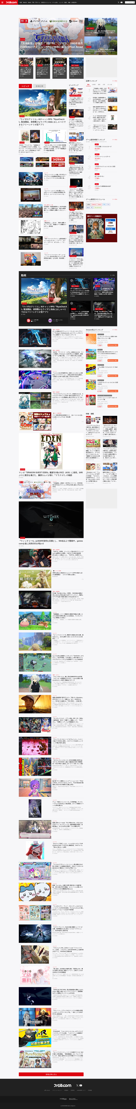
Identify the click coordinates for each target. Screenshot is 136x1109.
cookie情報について (81, 1090)
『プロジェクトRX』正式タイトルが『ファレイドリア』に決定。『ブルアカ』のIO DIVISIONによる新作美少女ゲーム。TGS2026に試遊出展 (68, 949)
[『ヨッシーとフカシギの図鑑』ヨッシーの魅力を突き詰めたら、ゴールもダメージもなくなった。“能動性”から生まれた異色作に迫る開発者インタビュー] (93, 443)
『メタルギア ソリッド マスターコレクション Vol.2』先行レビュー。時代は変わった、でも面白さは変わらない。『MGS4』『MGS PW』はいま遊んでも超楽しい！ (42, 71)
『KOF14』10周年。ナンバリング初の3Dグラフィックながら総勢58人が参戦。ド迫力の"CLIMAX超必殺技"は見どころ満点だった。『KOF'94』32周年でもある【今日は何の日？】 (68, 553)
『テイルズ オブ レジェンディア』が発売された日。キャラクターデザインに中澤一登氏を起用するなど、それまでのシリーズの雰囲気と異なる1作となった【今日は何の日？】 (67, 395)
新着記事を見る (51, 1074)
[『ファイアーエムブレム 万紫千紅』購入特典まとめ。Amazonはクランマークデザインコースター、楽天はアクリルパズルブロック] (93, 420)
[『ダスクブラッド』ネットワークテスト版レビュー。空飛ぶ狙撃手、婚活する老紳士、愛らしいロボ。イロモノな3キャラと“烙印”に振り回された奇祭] (110, 420)
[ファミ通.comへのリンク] (11, 2)
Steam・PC (90, 207)
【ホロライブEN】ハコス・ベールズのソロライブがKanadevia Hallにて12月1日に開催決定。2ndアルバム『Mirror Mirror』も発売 (67, 845)
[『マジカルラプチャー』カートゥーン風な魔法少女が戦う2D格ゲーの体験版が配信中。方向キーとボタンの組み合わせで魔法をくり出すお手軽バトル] (35, 871)
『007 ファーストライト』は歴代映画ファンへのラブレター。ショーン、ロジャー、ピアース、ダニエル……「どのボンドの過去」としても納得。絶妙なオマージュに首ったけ (55, 240)
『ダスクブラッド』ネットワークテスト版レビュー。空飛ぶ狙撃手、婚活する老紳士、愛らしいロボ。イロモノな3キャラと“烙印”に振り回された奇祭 (110, 430)
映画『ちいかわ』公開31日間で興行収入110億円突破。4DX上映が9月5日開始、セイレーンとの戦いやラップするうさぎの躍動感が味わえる (67, 887)
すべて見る (114, 80)
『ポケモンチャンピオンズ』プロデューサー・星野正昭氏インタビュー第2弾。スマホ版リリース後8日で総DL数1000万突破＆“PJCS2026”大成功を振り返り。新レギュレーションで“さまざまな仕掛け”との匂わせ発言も (76, 239)
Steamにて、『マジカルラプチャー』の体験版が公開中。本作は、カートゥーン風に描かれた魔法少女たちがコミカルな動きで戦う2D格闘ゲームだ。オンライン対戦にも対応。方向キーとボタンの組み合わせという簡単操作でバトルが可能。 (68, 871)
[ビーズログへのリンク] (73, 1099)
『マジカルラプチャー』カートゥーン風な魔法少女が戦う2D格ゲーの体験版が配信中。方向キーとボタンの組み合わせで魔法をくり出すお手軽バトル (67, 866)
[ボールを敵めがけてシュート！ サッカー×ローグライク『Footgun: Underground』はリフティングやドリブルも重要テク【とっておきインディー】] (80, 284)
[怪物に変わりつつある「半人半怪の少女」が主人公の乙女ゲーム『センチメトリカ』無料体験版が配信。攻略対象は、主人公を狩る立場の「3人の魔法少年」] (35, 829)
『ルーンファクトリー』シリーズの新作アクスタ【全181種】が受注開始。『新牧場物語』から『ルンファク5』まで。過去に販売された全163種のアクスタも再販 (67, 1054)
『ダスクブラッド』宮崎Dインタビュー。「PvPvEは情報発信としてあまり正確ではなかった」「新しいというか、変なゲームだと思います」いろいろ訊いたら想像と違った (76, 193)
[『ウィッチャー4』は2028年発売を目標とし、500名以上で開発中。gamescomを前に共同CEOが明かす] (80, 307)
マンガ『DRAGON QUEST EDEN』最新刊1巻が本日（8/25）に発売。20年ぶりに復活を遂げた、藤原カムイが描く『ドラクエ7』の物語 (100, 118)
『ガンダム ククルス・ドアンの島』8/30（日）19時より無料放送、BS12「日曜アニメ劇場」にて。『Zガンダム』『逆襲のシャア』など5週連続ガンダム (67, 720)
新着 (21, 2)
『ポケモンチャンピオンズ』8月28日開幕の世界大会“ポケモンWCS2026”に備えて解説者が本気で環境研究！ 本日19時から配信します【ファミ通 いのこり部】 (68, 762)
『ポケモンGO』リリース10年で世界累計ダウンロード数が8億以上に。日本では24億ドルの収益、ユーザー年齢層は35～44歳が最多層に (55, 147)
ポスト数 (109, 84)
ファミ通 (54, 418)
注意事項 (72, 1090)
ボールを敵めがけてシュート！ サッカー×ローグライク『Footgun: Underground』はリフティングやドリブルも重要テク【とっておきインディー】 (79, 291)
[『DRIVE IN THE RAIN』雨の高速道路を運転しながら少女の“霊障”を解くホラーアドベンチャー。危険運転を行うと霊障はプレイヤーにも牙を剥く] (35, 996)
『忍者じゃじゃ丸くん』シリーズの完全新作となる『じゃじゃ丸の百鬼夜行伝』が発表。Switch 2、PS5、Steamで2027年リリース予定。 (67, 379)
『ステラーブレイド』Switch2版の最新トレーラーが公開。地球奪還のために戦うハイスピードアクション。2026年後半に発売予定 (67, 928)
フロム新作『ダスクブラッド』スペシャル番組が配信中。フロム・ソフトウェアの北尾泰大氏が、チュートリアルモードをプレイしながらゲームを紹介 (76, 123)
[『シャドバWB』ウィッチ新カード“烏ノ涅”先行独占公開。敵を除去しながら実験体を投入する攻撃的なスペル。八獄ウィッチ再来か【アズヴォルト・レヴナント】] (26, 62)
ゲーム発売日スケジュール (95, 199)
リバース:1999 (58, 570)
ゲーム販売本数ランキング (95, 140)
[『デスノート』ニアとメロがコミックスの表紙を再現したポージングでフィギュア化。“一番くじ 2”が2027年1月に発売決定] (35, 1017)
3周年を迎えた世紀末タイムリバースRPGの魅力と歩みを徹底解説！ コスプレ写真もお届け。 (67, 573)
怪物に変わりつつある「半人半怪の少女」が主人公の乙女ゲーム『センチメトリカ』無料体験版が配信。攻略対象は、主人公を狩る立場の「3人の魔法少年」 (67, 824)
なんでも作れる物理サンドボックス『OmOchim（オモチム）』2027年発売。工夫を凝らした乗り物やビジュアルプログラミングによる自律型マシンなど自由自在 (68, 657)
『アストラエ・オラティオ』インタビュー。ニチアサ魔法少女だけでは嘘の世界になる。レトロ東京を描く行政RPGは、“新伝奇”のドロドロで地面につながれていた (76, 262)
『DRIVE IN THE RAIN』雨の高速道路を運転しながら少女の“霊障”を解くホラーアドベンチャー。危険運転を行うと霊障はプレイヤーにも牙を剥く (67, 991)
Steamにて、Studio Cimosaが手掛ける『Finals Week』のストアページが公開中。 (67, 787)
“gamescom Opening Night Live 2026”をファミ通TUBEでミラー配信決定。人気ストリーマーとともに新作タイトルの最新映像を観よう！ (59, 71)
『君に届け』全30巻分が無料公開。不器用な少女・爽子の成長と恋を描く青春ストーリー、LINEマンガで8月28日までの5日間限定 (67, 970)
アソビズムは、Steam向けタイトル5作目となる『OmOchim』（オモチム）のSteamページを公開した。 (67, 662)
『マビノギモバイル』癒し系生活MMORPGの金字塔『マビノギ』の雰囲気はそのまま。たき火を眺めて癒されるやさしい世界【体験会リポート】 (101, 32)
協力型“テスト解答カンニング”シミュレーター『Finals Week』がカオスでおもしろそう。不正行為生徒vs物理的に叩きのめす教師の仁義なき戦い (67, 782)
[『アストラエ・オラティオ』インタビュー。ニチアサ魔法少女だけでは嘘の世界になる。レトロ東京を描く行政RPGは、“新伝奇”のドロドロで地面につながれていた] (76, 252)
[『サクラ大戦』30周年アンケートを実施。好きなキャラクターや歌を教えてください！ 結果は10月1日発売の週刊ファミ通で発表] (76, 92)
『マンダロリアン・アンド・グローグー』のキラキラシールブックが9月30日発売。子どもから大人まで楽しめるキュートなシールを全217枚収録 (68, 908)
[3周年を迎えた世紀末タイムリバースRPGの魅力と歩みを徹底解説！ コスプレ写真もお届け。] (35, 579)
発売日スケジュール (46, 2)
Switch (29, 2)
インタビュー (73, 140)
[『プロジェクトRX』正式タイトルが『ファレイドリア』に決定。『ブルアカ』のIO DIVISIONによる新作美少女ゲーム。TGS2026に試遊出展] (35, 954)
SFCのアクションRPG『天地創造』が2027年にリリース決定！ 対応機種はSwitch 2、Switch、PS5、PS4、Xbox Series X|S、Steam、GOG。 (67, 489)
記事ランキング (91, 81)
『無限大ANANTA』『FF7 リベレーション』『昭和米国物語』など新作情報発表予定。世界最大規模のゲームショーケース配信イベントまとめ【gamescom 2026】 (76, 71)
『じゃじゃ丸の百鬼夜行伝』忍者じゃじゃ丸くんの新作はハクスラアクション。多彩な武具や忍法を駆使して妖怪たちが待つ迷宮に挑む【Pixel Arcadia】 (103, 291)
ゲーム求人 (55, 2)
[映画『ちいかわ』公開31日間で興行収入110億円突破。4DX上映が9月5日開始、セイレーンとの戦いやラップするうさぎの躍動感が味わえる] (35, 892)
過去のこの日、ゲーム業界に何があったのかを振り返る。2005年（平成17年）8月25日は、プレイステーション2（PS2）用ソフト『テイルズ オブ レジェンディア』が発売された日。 (68, 401)
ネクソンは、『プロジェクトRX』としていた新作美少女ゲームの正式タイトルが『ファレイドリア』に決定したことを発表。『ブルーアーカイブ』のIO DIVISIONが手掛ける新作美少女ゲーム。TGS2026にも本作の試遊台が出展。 (68, 955)
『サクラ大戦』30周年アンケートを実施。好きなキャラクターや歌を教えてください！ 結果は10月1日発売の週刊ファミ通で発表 (76, 101)
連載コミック (47, 220)
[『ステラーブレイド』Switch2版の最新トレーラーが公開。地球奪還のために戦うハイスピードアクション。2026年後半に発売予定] (35, 933)
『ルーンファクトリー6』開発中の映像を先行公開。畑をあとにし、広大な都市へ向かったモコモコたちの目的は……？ (101, 50)
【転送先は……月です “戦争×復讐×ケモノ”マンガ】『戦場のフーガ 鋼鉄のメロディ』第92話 (55, 224)
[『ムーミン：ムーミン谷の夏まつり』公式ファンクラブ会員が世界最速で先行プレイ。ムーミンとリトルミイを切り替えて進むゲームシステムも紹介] (31, 195)
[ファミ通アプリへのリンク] (63, 1099)
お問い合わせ (47, 1090)
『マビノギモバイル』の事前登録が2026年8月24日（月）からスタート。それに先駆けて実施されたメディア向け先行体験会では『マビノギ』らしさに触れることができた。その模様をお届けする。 (67, 683)
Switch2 (25, 2)
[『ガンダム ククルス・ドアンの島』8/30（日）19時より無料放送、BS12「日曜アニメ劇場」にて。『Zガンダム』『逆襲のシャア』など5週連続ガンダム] (35, 725)
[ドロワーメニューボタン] (2, 2)
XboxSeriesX (98, 207)
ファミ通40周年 (58, 413)
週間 (99, 84)
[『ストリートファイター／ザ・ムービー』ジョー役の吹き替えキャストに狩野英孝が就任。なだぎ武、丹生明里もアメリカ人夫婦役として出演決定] (31, 259)
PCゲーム (37, 2)
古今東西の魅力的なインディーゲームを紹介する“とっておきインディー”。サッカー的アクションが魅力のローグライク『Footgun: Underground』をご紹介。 (67, 338)
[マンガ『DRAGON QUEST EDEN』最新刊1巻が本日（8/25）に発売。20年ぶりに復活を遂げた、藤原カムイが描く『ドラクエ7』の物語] (112, 117)
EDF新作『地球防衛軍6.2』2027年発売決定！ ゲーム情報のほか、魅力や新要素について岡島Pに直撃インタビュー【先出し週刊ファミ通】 (55, 208)
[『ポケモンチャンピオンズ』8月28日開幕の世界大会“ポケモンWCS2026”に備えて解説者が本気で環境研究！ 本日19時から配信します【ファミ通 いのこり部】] (35, 767)
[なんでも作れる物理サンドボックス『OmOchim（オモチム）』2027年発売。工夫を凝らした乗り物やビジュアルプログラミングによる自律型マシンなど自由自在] (35, 662)
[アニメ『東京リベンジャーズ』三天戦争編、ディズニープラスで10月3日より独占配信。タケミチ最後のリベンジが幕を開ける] (35, 808)
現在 (88, 84)
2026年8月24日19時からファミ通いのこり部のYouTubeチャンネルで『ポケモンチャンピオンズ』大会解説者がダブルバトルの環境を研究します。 (67, 767)
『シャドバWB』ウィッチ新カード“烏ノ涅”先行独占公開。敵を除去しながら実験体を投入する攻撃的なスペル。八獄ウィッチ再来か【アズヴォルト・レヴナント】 (26, 71)
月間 (104, 84)
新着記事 (39, 86)
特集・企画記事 (72, 2)
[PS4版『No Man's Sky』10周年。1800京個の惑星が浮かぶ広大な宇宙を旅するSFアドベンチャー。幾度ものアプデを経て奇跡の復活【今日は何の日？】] (104, 307)
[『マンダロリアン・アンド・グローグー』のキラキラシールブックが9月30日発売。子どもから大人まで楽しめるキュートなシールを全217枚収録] (35, 913)
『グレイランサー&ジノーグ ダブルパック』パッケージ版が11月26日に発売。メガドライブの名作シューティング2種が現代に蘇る (67, 741)
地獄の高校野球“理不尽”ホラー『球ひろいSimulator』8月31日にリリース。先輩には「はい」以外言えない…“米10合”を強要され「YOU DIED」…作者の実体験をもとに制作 (100, 109)
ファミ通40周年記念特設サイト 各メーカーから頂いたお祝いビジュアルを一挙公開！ (67, 416)
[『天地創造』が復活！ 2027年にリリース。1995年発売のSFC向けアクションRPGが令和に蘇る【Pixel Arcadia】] (51, 36)
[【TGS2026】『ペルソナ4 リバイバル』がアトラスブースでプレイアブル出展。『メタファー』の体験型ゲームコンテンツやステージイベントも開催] (35, 1038)
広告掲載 (90, 1090)
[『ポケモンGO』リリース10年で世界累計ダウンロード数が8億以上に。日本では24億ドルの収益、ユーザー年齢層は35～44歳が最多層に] (55, 136)
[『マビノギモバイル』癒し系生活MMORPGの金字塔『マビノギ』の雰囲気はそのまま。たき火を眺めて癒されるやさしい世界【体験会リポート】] (100, 27)
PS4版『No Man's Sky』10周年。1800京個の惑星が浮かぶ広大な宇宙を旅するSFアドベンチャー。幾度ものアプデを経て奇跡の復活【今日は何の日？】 (103, 314)
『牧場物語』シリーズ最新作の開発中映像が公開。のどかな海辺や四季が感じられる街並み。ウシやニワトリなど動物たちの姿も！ (67, 616)
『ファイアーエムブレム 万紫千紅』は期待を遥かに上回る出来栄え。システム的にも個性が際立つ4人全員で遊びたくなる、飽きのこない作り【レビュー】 (110, 453)
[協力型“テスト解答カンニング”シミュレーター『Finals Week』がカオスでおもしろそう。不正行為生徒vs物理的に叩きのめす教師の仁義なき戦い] (35, 787)
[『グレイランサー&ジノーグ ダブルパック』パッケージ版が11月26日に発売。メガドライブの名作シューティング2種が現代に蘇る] (35, 746)
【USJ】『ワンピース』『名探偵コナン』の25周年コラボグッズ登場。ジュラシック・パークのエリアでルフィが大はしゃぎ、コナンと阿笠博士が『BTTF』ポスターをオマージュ (30, 148)
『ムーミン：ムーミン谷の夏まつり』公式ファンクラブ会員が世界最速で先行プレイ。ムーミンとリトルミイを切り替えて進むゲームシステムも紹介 (54, 192)
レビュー (40, 65)
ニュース (61, 2)
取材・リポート (90, 28)
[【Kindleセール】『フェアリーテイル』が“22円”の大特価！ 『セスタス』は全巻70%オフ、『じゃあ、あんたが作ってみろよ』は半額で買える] (93, 467)
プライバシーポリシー (57, 1090)
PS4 (108, 204)
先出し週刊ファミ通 (48, 205)
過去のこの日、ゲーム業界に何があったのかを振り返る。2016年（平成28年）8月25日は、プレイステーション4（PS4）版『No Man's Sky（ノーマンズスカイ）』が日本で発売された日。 (68, 600)
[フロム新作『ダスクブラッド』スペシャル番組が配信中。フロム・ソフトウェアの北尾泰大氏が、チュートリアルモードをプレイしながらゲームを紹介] (76, 113)
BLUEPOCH (55, 576)
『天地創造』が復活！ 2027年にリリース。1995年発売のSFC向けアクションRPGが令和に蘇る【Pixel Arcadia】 (51, 46)
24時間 (93, 84)
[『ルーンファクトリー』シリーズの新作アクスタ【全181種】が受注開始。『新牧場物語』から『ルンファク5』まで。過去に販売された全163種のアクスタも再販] (35, 1059)
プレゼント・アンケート (75, 95)
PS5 (33, 2)
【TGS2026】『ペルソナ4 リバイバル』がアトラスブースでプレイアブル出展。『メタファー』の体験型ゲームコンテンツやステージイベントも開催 (67, 1033)
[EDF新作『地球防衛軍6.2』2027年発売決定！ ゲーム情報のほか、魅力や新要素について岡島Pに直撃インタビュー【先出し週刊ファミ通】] (31, 211)
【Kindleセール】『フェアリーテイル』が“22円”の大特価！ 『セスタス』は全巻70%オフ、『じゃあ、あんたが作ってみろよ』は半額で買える (93, 476)
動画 (65, 2)
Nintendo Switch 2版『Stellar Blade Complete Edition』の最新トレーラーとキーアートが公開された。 (67, 933)
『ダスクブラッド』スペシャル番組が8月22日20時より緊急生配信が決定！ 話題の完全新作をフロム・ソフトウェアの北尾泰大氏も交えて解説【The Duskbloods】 (76, 169)
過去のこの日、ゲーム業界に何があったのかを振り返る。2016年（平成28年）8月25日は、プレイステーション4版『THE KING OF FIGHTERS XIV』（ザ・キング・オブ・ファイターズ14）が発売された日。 (68, 558)
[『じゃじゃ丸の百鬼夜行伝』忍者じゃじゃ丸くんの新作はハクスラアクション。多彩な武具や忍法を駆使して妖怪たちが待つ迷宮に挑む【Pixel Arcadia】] (104, 284)
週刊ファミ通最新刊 (94, 216)
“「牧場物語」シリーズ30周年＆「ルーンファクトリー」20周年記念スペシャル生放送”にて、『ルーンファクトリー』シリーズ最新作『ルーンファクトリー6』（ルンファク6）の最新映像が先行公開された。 (67, 642)
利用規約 (66, 1090)
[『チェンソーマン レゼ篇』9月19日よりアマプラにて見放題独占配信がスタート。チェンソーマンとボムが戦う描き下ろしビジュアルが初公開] (31, 179)
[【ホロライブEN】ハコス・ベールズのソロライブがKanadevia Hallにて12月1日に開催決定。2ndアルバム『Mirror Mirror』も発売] (35, 850)
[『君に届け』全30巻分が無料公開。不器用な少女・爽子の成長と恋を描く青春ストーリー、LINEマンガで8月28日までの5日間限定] (35, 975)
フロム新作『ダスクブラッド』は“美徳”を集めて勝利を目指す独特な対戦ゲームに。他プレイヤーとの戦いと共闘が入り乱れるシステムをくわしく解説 (76, 216)
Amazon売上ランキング (94, 330)
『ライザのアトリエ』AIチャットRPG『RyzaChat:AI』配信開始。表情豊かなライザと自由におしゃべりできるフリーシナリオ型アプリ (42, 122)
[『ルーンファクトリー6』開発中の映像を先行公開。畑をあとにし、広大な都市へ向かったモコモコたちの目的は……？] (100, 45)
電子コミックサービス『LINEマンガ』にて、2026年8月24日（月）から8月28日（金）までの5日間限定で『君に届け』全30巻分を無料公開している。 (68, 975)
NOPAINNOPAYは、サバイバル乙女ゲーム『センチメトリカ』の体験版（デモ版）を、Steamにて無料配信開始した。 (67, 828)
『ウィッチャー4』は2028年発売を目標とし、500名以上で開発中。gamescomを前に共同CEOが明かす (79, 314)
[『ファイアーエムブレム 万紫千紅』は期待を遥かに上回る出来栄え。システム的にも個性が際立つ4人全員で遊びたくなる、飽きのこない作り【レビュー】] (110, 443)
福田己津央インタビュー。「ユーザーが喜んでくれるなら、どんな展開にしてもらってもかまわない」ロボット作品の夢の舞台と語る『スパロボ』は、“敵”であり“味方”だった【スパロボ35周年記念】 (76, 146)
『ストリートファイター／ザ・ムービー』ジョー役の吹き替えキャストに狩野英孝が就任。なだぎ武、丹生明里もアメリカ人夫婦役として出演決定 (54, 256)
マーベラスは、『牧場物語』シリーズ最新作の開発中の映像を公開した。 (67, 620)
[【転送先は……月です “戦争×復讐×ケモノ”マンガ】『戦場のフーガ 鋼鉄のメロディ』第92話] (31, 227)
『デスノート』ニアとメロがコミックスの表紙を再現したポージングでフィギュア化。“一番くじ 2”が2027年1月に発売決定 (67, 1012)
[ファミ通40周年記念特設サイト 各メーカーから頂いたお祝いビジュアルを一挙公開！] (35, 421)
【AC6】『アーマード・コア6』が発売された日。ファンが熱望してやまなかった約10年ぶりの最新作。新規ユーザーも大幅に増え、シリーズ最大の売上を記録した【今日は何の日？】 (67, 354)
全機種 (88, 204)
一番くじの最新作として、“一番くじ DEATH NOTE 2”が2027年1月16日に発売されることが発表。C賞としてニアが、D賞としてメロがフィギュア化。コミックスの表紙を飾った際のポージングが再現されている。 (67, 1017)
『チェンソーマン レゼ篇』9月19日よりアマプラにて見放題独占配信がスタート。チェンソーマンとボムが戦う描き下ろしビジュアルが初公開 (55, 176)
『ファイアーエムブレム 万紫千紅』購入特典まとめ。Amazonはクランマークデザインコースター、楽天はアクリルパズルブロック (93, 430)
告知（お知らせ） (58, 65)
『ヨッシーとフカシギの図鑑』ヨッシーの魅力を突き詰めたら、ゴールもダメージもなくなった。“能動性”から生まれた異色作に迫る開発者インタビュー (93, 453)
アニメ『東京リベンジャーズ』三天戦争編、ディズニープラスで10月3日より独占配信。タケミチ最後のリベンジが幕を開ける (68, 803)
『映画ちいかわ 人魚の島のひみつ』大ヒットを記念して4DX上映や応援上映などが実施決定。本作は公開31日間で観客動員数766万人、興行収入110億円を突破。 (68, 892)
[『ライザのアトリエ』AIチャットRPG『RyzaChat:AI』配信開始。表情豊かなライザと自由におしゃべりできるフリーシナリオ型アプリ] (43, 102)
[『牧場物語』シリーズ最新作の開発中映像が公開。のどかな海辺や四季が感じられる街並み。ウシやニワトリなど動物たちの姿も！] (35, 621)
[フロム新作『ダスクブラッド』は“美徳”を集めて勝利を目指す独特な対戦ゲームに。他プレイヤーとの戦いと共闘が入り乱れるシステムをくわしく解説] (76, 206)
